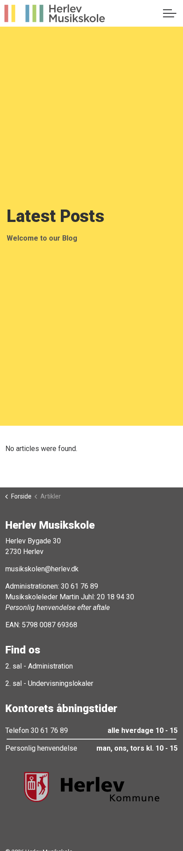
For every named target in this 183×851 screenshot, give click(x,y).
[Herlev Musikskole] (54, 13)
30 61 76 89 (79, 586)
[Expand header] (169, 13)
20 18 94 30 (115, 597)
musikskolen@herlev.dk (42, 569)
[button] (91, 787)
